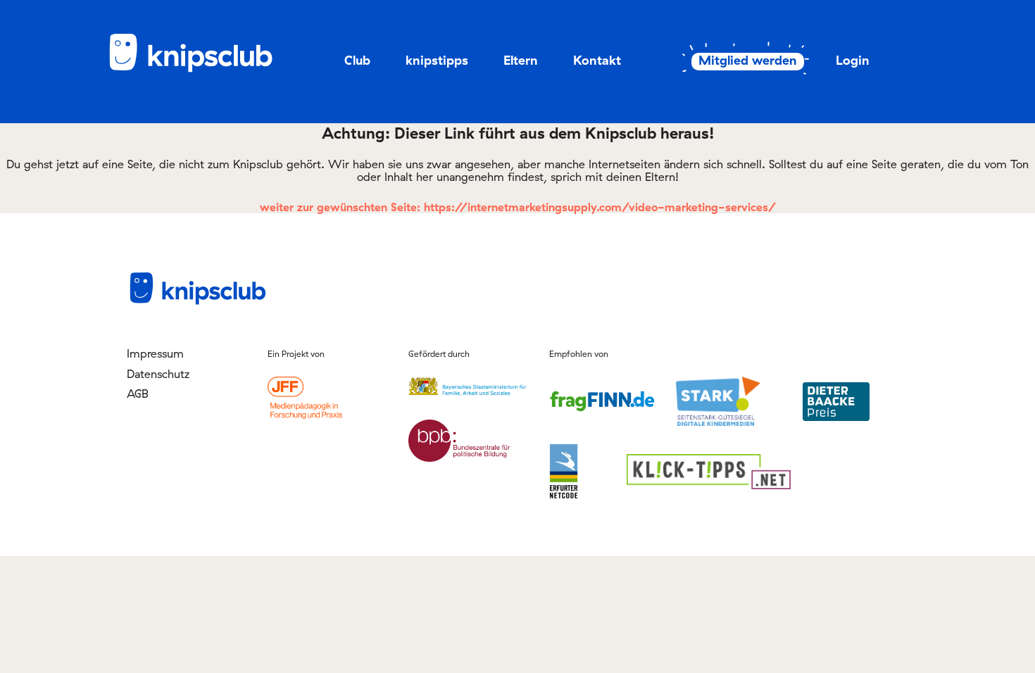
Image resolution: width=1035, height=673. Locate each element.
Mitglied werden (747, 60)
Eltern (520, 60)
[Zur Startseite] (201, 70)
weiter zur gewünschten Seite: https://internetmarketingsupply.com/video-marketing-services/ (518, 207)
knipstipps (437, 60)
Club (357, 60)
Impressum (155, 353)
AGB (138, 393)
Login (853, 60)
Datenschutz (158, 374)
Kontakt (597, 60)
